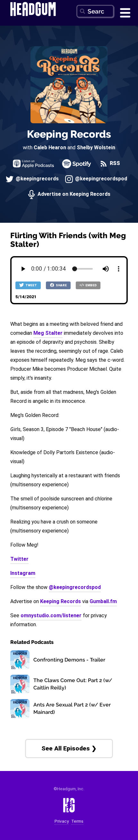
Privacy (62, 821)
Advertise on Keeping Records (73, 194)
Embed (91, 285)
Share (61, 285)
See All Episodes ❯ (69, 748)
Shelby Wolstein (96, 147)
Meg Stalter (48, 333)
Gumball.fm (103, 601)
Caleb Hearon (50, 147)
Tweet (31, 285)
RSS (114, 163)
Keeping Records (69, 134)
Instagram (22, 573)
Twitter (19, 559)
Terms (77, 821)
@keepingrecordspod (100, 179)
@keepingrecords (36, 179)
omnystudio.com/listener (51, 615)
